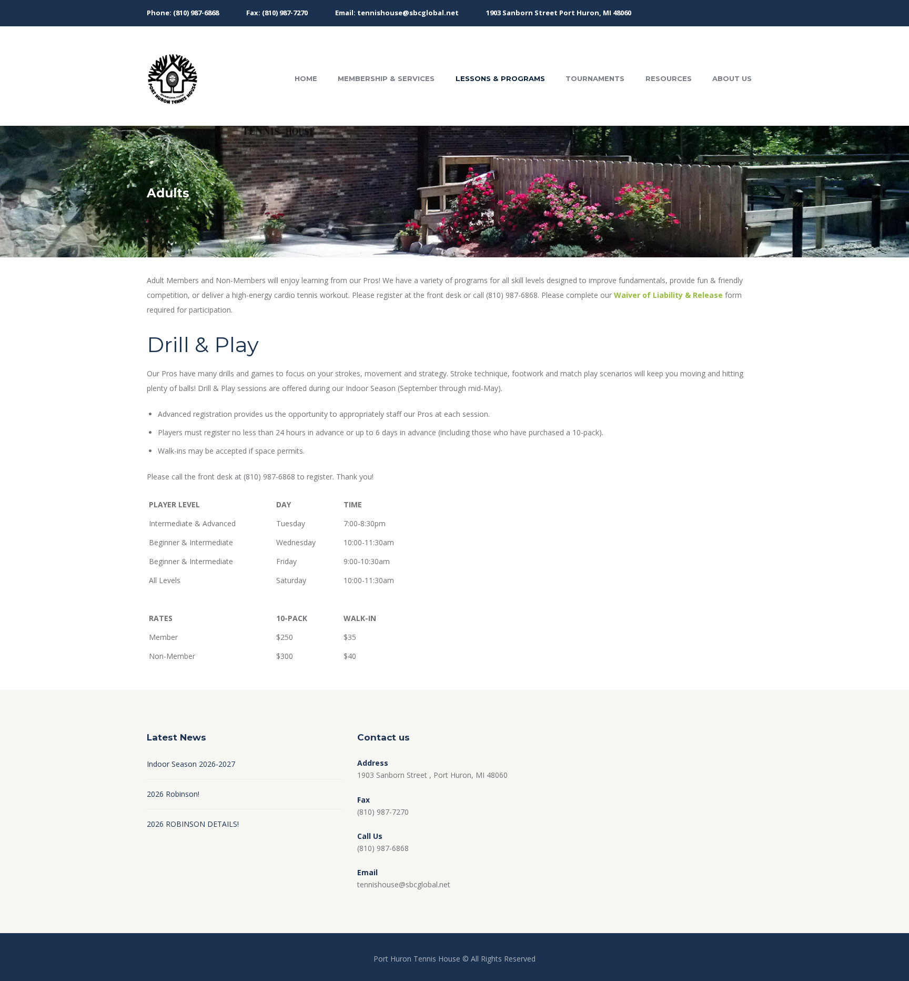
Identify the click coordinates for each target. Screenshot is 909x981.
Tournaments (594, 78)
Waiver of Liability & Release (668, 295)
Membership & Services (386, 78)
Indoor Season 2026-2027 (191, 764)
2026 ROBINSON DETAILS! (193, 824)
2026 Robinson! (173, 794)
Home (306, 78)
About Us (732, 78)
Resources (668, 78)
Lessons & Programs (500, 78)
